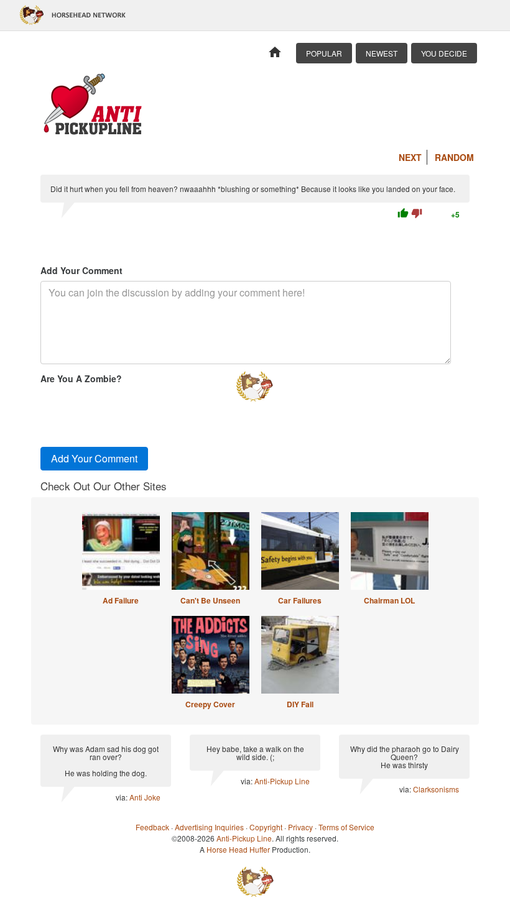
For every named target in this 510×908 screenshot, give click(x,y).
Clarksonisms (436, 789)
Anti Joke (144, 797)
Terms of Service (346, 827)
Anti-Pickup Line (282, 781)
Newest (381, 53)
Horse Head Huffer (238, 849)
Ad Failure (121, 600)
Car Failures (300, 600)
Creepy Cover (210, 704)
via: (122, 797)
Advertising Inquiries (209, 827)
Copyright (265, 827)
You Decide (444, 53)
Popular (324, 53)
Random (454, 157)
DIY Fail (300, 704)
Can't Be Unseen (210, 600)
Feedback (152, 827)
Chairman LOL (389, 600)
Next (410, 157)
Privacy (300, 827)
